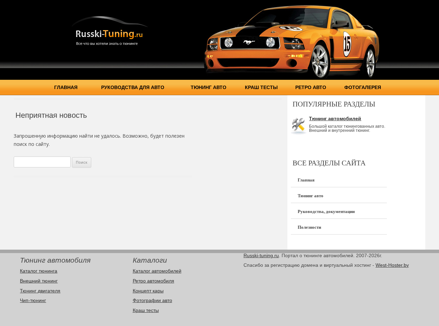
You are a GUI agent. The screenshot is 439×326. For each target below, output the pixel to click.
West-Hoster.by (392, 265)
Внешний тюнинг (39, 281)
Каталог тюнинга (38, 271)
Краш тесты (261, 87)
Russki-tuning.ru (261, 255)
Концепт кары (148, 290)
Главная (66, 87)
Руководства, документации (326, 211)
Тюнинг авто (208, 87)
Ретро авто (310, 87)
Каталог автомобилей (157, 271)
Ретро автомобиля (153, 281)
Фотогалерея (362, 87)
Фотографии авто (152, 300)
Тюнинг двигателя (40, 290)
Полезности (309, 227)
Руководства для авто (132, 87)
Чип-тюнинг (33, 300)
